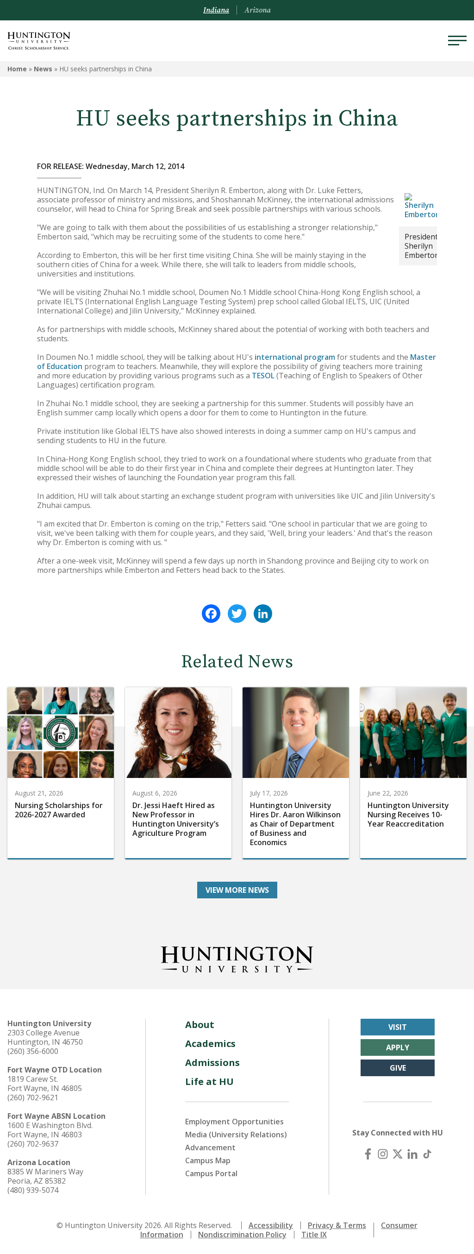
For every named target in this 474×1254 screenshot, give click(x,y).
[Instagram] (382, 1154)
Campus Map (208, 1160)
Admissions (212, 1062)
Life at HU (209, 1081)
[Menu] (457, 40)
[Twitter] (237, 613)
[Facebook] (211, 613)
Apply (397, 1047)
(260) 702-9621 (32, 1097)
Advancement (210, 1147)
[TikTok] (427, 1154)
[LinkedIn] (263, 613)
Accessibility (271, 1225)
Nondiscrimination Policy (242, 1234)
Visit (397, 1027)
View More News (237, 890)
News (43, 68)
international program (295, 357)
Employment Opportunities (234, 1121)
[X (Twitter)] (397, 1154)
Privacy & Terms (337, 1225)
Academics (210, 1043)
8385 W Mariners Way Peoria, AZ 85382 (45, 1176)
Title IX (314, 1234)
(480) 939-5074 (32, 1190)
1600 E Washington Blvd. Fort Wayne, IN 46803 (50, 1130)
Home (17, 68)
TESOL (263, 375)
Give (398, 1068)
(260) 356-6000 (32, 1051)
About (199, 1024)
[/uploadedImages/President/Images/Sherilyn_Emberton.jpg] (422, 206)
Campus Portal (211, 1173)
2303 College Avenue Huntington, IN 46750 (45, 1037)
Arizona (257, 10)
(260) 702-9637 (32, 1144)
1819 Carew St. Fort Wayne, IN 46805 (44, 1083)
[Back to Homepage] (237, 957)
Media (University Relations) (236, 1134)
